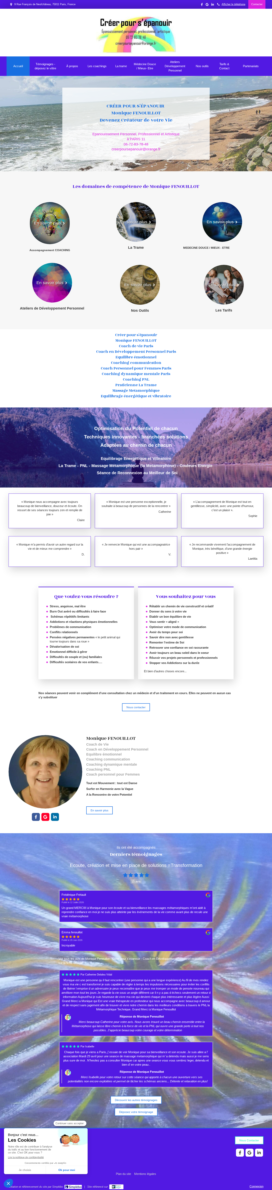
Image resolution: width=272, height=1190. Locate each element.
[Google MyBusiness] (207, 5)
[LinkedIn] (212, 5)
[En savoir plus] (45, 772)
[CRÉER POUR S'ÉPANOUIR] (136, 52)
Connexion (256, 1186)
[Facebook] (202, 5)
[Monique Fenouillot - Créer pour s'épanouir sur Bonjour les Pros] (116, 1186)
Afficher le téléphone (233, 4)
